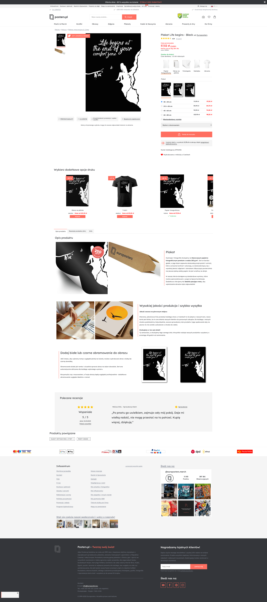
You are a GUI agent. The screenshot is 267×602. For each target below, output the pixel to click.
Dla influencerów (97, 491)
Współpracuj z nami (98, 483)
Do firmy (208, 24)
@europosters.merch (175, 471)
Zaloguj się (203, 6)
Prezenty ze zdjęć (94, 6)
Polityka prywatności (64, 499)
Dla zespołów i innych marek (101, 495)
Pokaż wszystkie (85, 424)
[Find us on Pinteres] (176, 585)
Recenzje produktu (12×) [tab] (77, 231)
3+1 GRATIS (56, 10)
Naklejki (94, 479)
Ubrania (168, 24)
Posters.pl (64, 17)
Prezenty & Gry (188, 24)
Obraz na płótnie (176, 72)
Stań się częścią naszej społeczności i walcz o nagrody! (85, 517)
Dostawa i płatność (66, 6)
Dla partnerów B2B (98, 499)
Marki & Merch (60, 24)
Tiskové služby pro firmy (99, 503)
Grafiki (79, 24)
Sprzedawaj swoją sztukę (132, 6)
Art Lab (144, 6)
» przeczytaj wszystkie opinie (133, 466)
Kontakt (59, 475)
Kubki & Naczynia (148, 24)
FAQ (57, 479)
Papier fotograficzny (166, 72)
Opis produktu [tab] (60, 231)
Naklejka (197, 71)
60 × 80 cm (167, 115)
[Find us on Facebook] (169, 585)
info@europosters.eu (90, 586)
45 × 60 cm (167, 110)
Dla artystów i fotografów (100, 487)
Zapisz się (198, 567)
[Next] (211, 197)
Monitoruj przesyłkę (63, 471)
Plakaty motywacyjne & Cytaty (61, 439)
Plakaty (127, 24)
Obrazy (95, 24)
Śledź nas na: (168, 466)
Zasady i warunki (62, 491)
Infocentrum (54, 6)
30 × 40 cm (167, 102)
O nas (58, 483)
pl (215, 6)
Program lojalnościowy (64, 507)
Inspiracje (119, 6)
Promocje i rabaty (154, 6)
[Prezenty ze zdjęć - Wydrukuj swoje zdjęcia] (203, 17)
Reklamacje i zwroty (63, 495)
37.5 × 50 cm (168, 106)
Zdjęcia (111, 24)
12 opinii (179, 39)
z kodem (173, 46)
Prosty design (83, 439)
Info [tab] (90, 231)
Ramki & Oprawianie (80, 6)
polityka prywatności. (187, 571)
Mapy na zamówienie (108, 6)
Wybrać (77, 216)
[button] (18, 593)
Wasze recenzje (96, 471)
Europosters (202, 35)
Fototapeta (187, 71)
